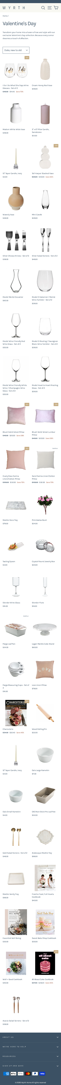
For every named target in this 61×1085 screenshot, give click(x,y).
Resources (9, 1056)
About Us (8, 1037)
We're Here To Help (14, 1047)
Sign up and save (13, 1066)
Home (5, 16)
